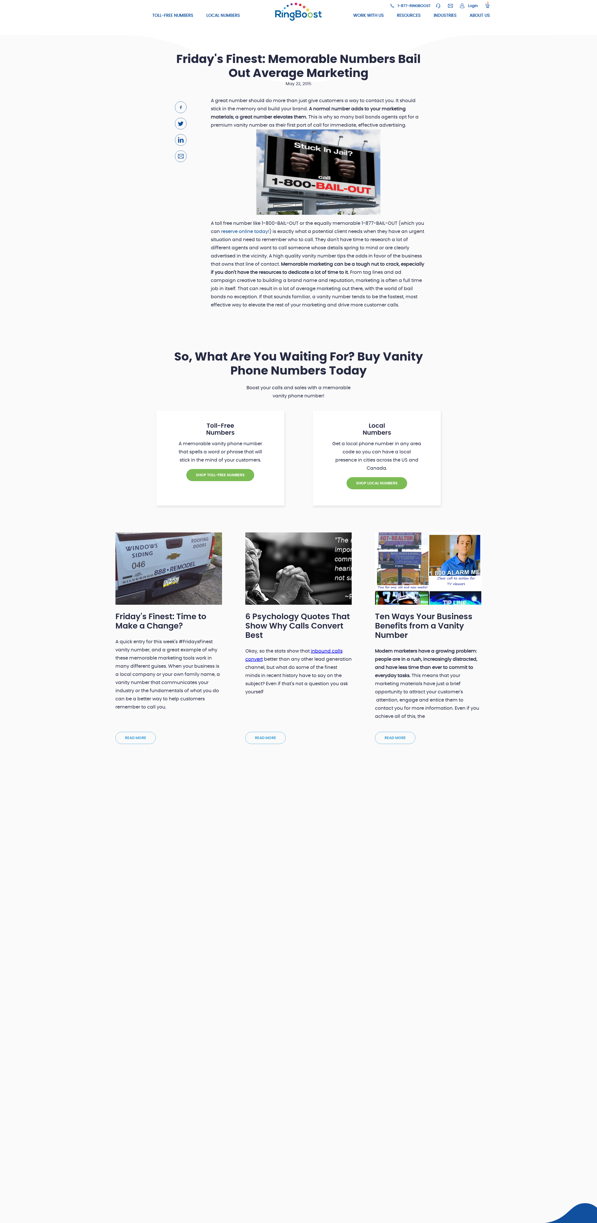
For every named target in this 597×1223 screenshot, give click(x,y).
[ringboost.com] (298, 12)
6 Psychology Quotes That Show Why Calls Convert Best (297, 626)
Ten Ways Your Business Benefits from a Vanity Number (423, 626)
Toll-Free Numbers (172, 16)
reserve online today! (245, 231)
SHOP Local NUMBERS (377, 483)
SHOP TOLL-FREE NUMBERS (220, 475)
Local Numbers (223, 16)
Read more (135, 738)
